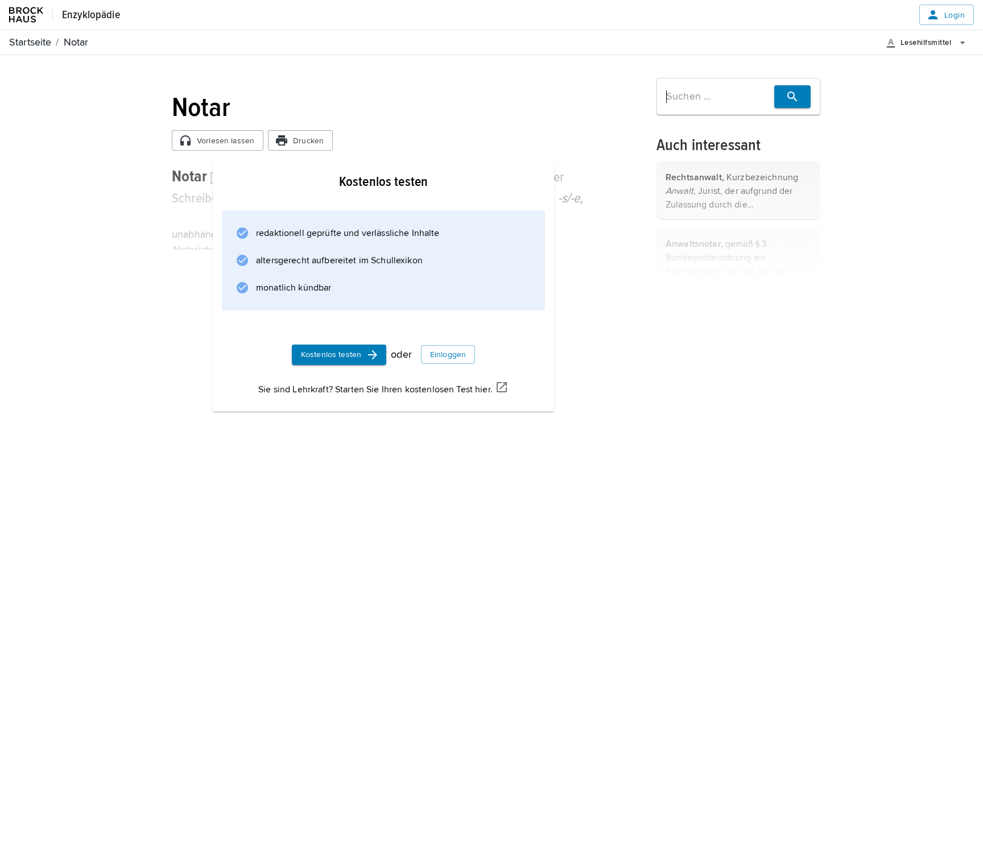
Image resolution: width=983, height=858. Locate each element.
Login (954, 15)
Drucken (308, 141)
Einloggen (448, 354)
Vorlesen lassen (225, 141)
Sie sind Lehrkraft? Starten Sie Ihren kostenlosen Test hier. (375, 389)
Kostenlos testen (331, 354)
